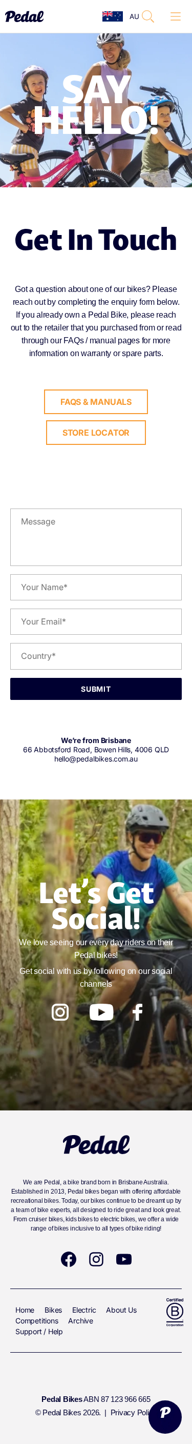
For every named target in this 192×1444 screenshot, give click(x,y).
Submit (96, 689)
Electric (84, 1309)
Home (24, 1309)
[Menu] (175, 16)
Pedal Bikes (61, 1412)
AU (131, 16)
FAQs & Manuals (96, 402)
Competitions (36, 1320)
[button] (148, 16)
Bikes (53, 1309)
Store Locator (96, 432)
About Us (121, 1309)
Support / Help (39, 1331)
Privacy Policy (134, 1412)
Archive (80, 1320)
